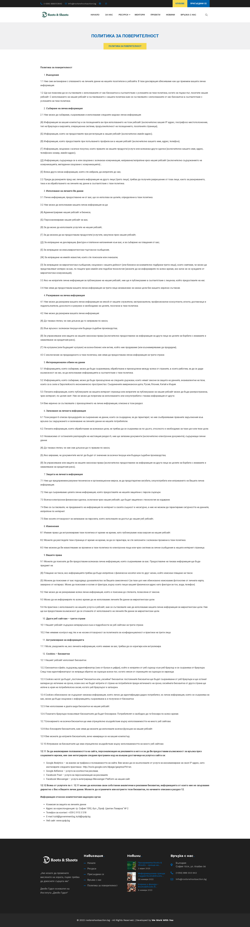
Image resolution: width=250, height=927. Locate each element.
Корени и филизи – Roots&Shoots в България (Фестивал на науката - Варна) (151, 888)
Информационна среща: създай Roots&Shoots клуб (151, 876)
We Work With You (162, 920)
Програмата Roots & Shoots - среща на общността (150, 865)
